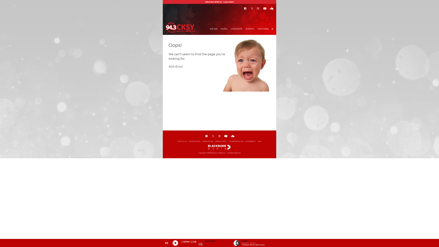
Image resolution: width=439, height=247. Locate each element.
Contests (236, 29)
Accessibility (251, 141)
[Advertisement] (219, 112)
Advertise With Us (236, 141)
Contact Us (181, 141)
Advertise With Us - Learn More (219, 2)
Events (250, 29)
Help (260, 141)
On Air (213, 29)
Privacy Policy (221, 141)
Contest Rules (194, 141)
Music (224, 29)
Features (263, 29)
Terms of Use (208, 141)
